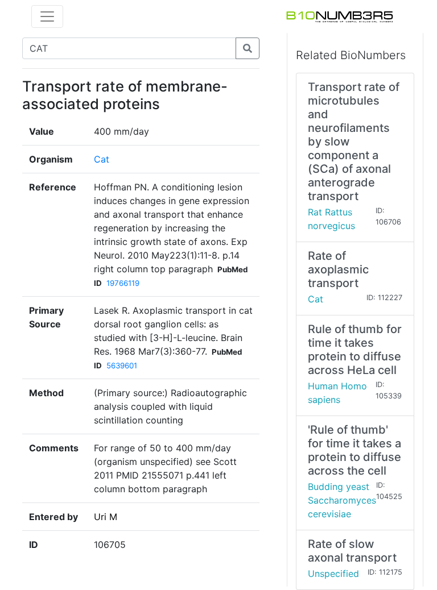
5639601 (121, 365)
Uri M (105, 516)
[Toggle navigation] (47, 16)
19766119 (122, 283)
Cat (101, 159)
